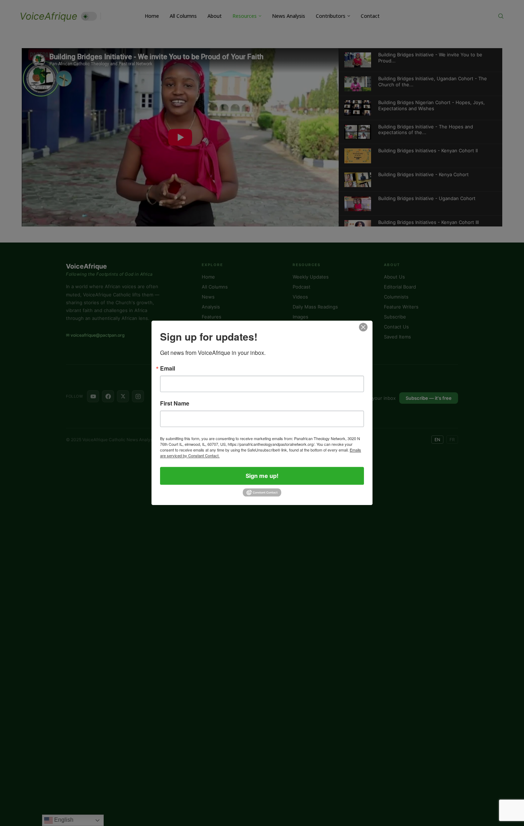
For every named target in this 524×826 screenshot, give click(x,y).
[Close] (363, 327)
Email (167, 368)
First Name (174, 403)
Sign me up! (262, 475)
